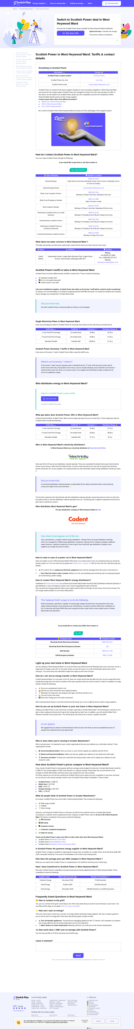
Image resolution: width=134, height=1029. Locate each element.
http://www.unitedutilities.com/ (108, 262)
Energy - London (35, 1000)
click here (102, 959)
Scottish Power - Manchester (39, 1008)
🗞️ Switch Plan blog (92, 1000)
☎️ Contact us (90, 1003)
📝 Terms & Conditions (93, 1013)
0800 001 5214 (93, 192)
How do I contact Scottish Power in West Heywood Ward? (23, 54)
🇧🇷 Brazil (89, 1028)
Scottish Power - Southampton (58, 1000)
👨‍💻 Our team (90, 1002)
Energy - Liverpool (36, 1002)
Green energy (53, 1015)
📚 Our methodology (92, 1005)
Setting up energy (76, 3)
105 (107, 646)
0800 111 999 (107, 655)
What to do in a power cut (82, 563)
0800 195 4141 (107, 642)
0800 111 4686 (93, 199)
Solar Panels (71, 1015)
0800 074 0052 (93, 233)
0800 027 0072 (93, 179)
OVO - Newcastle (54, 1008)
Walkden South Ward (58, 839)
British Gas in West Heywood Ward (54, 102)
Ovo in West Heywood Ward (51, 106)
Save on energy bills (57, 3)
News (90, 3)
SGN (99, 510)
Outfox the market (72, 1002)
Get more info (113, 3)
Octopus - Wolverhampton (56, 1006)
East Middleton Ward (58, 842)
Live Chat (99, 80)
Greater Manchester (52, 583)
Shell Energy (71, 1003)
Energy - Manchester (37, 1003)
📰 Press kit (90, 1009)
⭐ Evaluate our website (93, 1008)
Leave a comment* (44, 941)
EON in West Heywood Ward (52, 104)
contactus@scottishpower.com (99, 84)
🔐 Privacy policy (91, 1011)
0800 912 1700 (107, 651)
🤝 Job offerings (91, 1006)
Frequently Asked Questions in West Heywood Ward (22, 84)
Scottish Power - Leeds (37, 1005)
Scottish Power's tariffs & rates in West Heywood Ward (23, 61)
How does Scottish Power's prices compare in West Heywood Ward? (24, 77)
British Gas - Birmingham (56, 1003)
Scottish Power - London (38, 1006)
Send (78, 955)
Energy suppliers (39, 3)
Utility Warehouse (72, 1005)
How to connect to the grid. (70, 906)
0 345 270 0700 (99, 76)
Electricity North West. (97, 448)
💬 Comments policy (92, 1014)
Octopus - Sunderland (55, 1005)
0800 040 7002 (93, 219)
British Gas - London (55, 1002)
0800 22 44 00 (94, 212)
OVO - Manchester (72, 1000)
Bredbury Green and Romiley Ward (63, 844)
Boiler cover (34, 1015)
